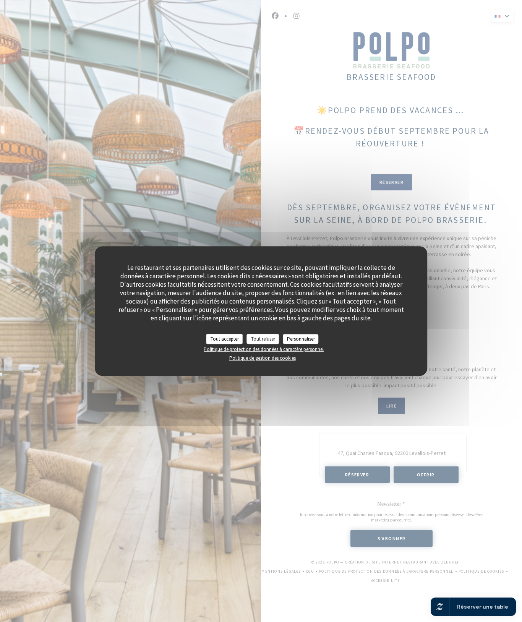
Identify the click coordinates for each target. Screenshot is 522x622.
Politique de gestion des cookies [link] (262, 358)
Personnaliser (301, 339)
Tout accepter (225, 339)
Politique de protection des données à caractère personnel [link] (264, 349)
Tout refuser (263, 339)
